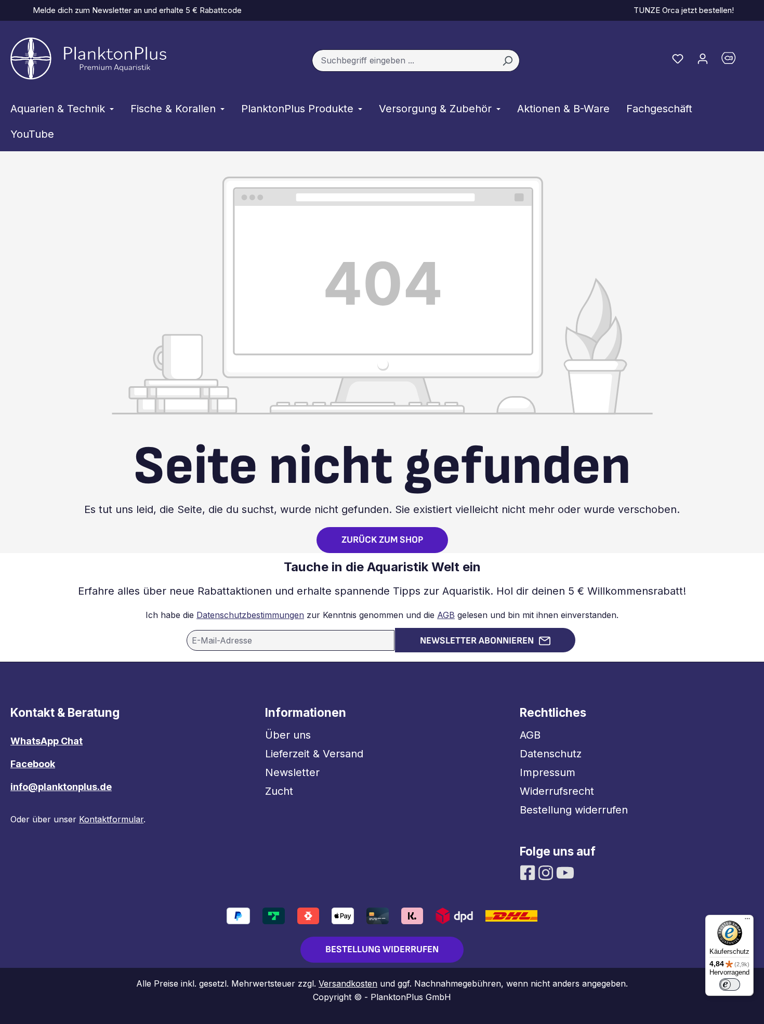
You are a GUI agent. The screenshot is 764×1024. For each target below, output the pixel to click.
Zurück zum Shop (382, 540)
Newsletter (292, 772)
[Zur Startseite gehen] (88, 58)
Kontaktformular (111, 819)
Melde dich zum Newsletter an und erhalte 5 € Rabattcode (135, 10)
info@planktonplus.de (61, 786)
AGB (446, 615)
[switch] (729, 984)
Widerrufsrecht (557, 791)
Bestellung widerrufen (574, 810)
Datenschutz (551, 753)
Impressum (547, 772)
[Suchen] (507, 60)
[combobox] (404, 60)
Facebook (32, 763)
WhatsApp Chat (46, 741)
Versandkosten (348, 983)
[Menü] (747, 921)
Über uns (288, 735)
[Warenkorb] (734, 60)
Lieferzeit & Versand (314, 753)
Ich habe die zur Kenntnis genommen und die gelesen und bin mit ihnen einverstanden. (382, 615)
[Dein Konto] (702, 58)
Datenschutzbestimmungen (250, 615)
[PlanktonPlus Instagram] (547, 872)
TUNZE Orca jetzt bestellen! (681, 10)
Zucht (279, 791)
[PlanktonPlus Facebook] (529, 872)
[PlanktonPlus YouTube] (565, 872)
